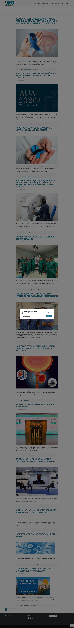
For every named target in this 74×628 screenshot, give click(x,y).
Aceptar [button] (49, 316)
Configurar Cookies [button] (26, 316)
